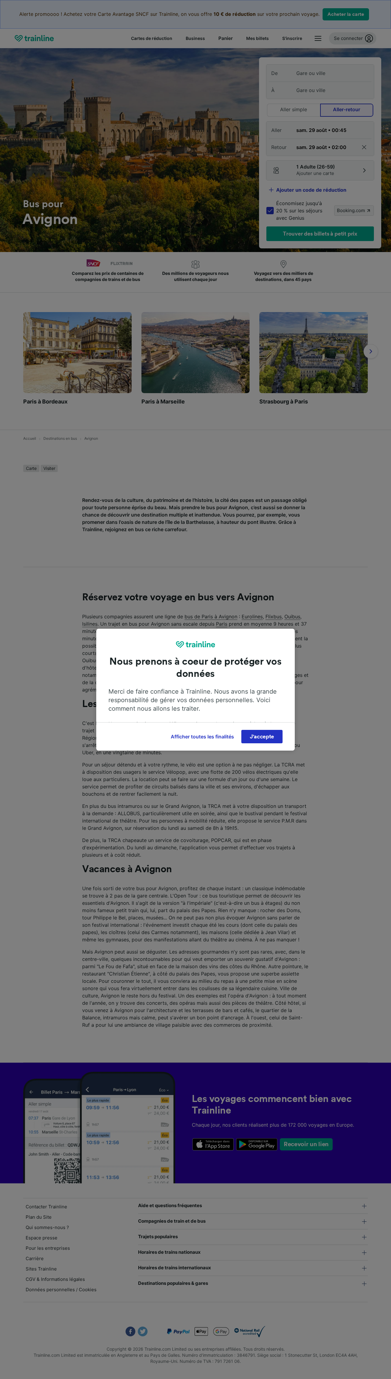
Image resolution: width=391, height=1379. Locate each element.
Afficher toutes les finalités (202, 737)
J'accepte (262, 736)
